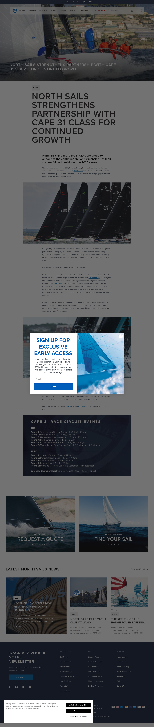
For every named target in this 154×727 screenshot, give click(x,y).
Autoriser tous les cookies (78, 705)
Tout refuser (78, 711)
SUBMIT (54, 386)
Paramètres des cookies (78, 717)
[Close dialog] (121, 336)
